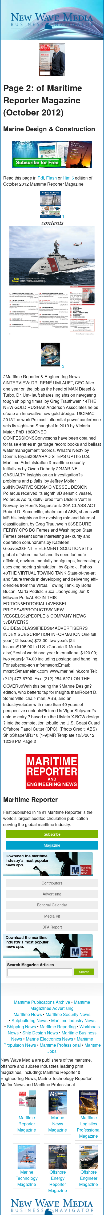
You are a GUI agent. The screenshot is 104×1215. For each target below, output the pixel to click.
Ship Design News (40, 1033)
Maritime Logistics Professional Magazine (89, 1126)
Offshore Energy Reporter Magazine (57, 1181)
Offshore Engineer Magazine (88, 1178)
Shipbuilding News (29, 1020)
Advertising (52, 894)
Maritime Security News (68, 1014)
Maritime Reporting (58, 1026)
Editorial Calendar (52, 904)
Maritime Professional (60, 1045)
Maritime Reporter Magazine (26, 1123)
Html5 (68, 178)
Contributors (52, 883)
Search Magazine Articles (30, 964)
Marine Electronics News (49, 1039)
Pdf (41, 178)
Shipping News (21, 1026)
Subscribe (52, 834)
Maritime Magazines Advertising (60, 1005)
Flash (51, 178)
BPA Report (52, 927)
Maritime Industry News (73, 1020)
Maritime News (28, 1014)
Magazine (52, 845)
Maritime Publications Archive (42, 1002)
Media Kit (52, 916)
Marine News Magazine (57, 1123)
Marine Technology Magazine (27, 1178)
